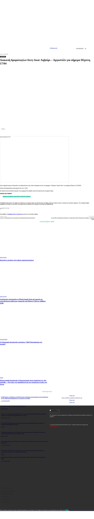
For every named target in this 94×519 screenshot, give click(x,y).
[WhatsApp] (37, 132)
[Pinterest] (32, 132)
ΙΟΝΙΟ (1, 377)
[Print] (52, 132)
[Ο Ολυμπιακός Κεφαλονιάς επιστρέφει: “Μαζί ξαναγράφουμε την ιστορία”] (23, 323)
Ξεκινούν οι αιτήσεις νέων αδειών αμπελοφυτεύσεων (17, 260)
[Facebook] (22, 132)
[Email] (47, 132)
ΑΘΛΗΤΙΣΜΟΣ (3, 339)
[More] (71, 132)
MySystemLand (53, 426)
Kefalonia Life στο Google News (15, 214)
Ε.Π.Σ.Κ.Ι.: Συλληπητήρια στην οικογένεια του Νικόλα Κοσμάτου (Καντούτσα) (17, 218)
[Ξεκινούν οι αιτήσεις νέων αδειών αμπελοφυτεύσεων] (23, 241)
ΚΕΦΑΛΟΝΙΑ (3, 257)
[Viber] (66, 132)
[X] (27, 132)
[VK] (62, 132)
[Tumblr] (57, 132)
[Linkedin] (42, 132)
